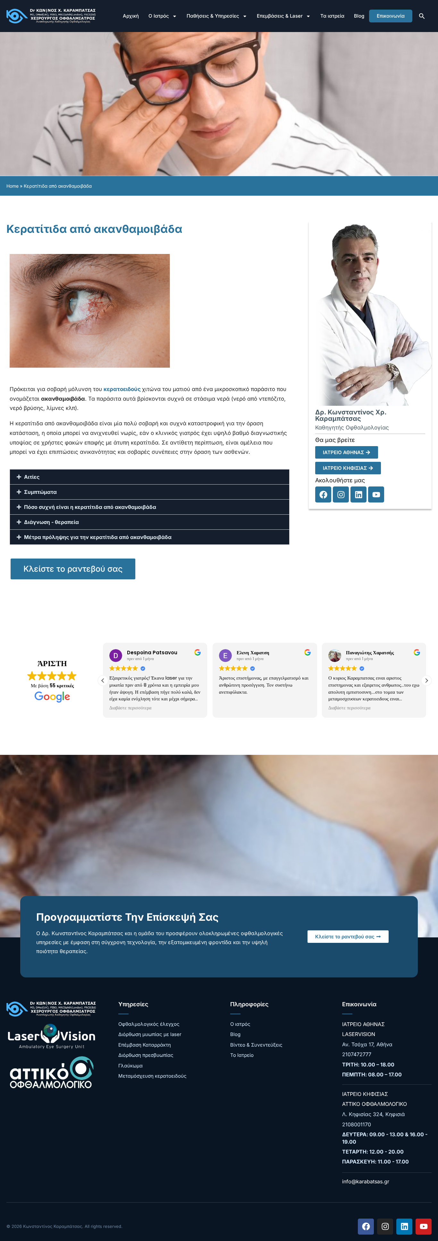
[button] (422, 16)
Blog (359, 16)
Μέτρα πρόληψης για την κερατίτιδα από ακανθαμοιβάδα (98, 537)
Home (12, 186)
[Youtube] (376, 494)
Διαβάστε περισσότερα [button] (130, 708)
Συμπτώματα (40, 492)
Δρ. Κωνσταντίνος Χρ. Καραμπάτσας (350, 415)
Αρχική (131, 16)
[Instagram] (341, 494)
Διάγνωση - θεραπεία (51, 522)
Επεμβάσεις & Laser (280, 16)
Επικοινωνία (391, 16)
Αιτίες (31, 477)
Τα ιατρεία (332, 16)
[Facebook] (323, 494)
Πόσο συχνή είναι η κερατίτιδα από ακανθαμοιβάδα (90, 507)
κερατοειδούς (123, 389)
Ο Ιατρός (158, 16)
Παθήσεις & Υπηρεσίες (213, 16)
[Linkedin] (358, 494)
